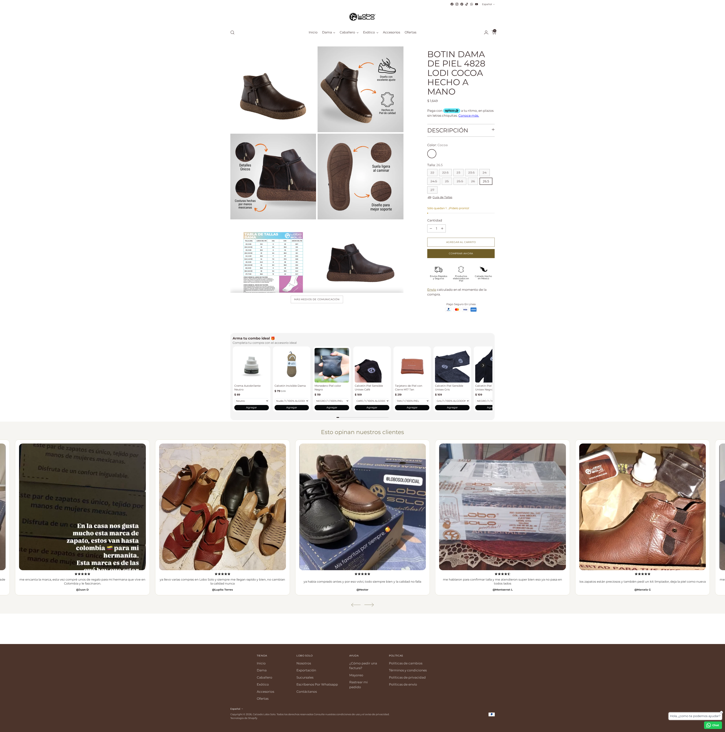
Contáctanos (306, 691)
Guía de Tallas (442, 197)
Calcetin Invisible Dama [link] (290, 385)
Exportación (306, 670)
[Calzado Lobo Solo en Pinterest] (462, 4)
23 (458, 172)
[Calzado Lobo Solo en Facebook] (452, 4)
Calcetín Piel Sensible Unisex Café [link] (369, 387)
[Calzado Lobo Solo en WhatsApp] (471, 4)
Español (487, 4)
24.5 (433, 181)
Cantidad (434, 220)
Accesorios (265, 691)
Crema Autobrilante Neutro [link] (247, 387)
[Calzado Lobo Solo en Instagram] (457, 4)
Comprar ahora (461, 253)
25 (447, 181)
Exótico (263, 684)
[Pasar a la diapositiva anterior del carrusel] (483, 631)
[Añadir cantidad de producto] (442, 228)
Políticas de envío (403, 684)
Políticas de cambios (405, 663)
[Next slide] (369, 605)
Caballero (264, 677)
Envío (431, 290)
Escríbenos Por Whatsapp (317, 684)
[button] (483, 365)
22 (432, 172)
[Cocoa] (431, 153)
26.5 (486, 181)
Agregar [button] (251, 407)
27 (432, 190)
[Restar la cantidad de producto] (430, 228)
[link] (251, 365)
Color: (437, 145)
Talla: (435, 165)
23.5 (471, 172)
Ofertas (262, 698)
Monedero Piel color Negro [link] (328, 387)
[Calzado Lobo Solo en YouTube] (476, 4)
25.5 (460, 181)
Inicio (261, 663)
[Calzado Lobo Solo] (362, 16)
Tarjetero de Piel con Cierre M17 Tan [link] (408, 387)
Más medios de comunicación (316, 299)
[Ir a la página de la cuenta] (484, 32)
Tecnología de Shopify (243, 718)
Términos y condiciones (408, 670)
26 (473, 181)
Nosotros (303, 663)
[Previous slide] (356, 605)
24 (485, 172)
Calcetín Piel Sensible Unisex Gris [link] (449, 387)
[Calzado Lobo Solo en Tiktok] (466, 4)
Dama (262, 670)
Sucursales (304, 677)
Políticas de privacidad (407, 677)
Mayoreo (356, 675)
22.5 (445, 172)
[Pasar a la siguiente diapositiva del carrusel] (491, 631)
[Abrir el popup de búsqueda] (232, 32)
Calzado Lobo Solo (264, 714)
